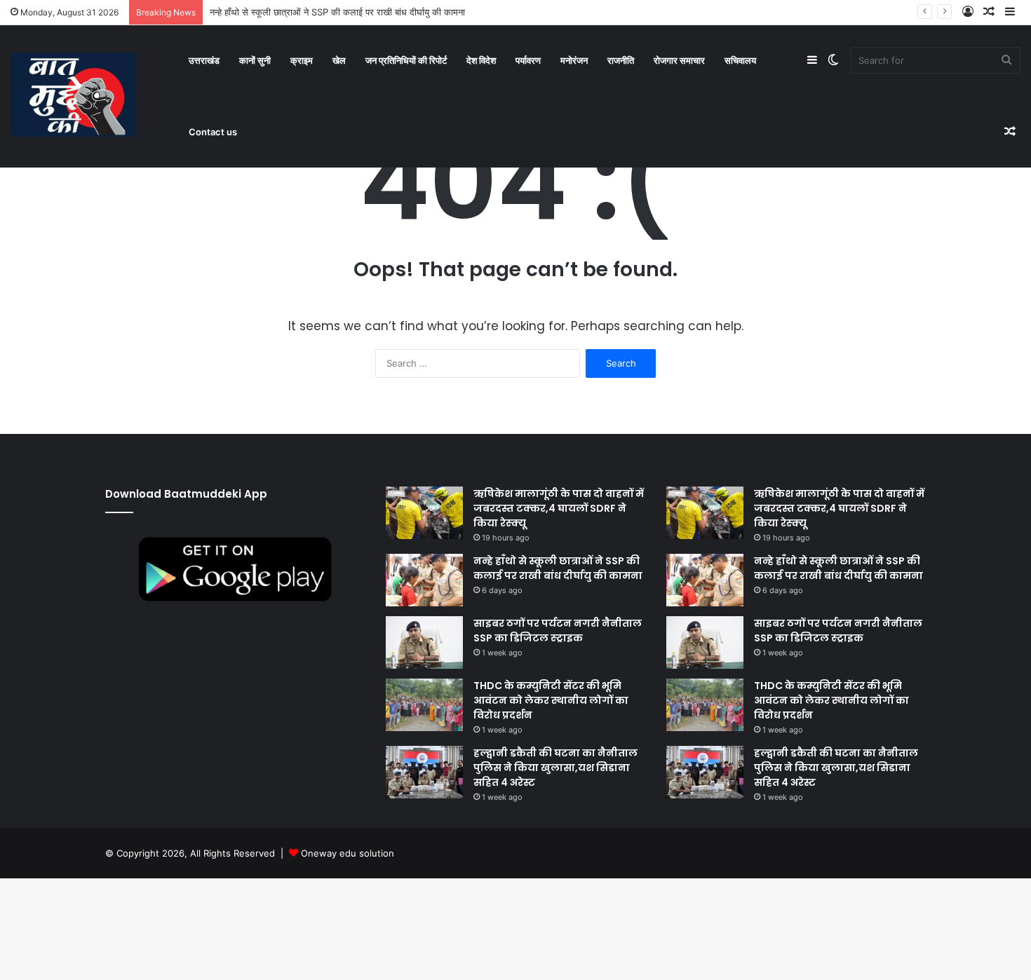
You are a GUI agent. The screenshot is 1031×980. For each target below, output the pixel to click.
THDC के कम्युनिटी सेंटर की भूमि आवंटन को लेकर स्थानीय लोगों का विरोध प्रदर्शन (550, 700)
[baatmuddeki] (73, 95)
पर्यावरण (528, 60)
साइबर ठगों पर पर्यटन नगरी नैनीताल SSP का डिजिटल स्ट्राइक (557, 630)
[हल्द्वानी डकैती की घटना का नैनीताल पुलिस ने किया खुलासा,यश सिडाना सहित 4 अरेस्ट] (424, 772)
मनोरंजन (574, 60)
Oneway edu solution (347, 853)
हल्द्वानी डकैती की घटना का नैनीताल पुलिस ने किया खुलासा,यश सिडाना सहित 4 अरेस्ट (555, 767)
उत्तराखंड (204, 60)
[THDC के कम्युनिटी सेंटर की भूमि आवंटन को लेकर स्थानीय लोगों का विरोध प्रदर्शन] (424, 705)
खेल (339, 60)
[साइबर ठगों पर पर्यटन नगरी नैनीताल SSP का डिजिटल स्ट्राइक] (424, 642)
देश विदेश (481, 60)
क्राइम (301, 60)
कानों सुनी (255, 60)
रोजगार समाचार (679, 60)
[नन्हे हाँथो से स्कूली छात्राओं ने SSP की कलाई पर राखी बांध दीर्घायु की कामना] (424, 580)
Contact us (213, 131)
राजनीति (620, 60)
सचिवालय (740, 60)
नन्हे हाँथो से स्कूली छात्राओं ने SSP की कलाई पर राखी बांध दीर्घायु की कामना (337, 12)
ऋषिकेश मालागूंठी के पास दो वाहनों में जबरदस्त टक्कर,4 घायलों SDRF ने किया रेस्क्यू (558, 508)
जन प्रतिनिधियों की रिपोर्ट (406, 60)
